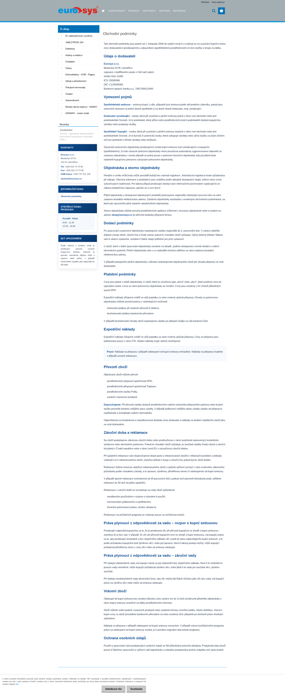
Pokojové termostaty (75, 87)
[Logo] (78, 11)
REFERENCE (179, 11)
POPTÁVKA (164, 11)
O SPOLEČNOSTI (116, 11)
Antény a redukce (74, 55)
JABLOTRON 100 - (74, 42)
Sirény (68, 68)
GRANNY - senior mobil (77, 113)
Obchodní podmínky (71, 196)
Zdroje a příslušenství (75, 81)
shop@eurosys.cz (122, 215)
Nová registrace (218, 2)
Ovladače (70, 61)
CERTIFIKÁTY (149, 11)
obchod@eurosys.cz (71, 178)
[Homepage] (101, 10)
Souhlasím (136, 689)
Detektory (70, 48)
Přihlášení (205, 2)
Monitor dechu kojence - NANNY (81, 107)
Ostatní (69, 94)
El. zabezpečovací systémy (78, 36)
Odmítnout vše (113, 689)
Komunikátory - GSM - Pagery (80, 74)
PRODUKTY (134, 11)
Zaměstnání (66, 130)
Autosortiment (72, 100)
